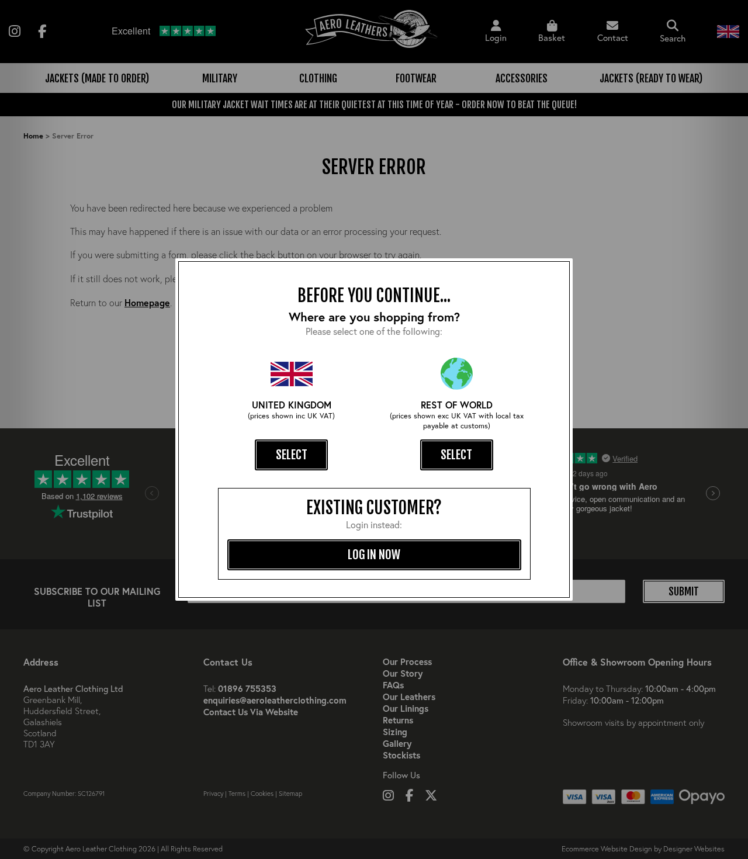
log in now (374, 554)
